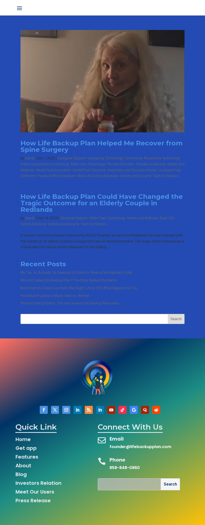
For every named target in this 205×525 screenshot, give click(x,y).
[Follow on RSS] (89, 410)
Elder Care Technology (88, 164)
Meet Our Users (35, 491)
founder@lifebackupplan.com (140, 447)
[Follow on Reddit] (156, 410)
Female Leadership (151, 164)
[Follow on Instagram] (66, 410)
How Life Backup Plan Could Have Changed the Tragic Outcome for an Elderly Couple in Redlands (101, 203)
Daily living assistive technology (44, 164)
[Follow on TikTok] (122, 410)
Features (27, 456)
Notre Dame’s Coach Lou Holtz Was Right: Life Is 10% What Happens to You (78, 288)
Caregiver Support (71, 158)
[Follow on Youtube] (111, 410)
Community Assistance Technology (152, 158)
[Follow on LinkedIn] (78, 410)
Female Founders (120, 164)
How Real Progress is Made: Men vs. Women (55, 296)
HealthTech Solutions (89, 170)
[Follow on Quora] (145, 410)
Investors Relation (39, 483)
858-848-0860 (125, 468)
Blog (21, 474)
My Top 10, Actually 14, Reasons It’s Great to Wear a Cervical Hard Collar (76, 272)
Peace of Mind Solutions (57, 176)
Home (23, 439)
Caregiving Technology (105, 158)
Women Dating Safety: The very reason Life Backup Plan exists (69, 303)
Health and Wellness (142, 218)
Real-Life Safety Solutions (98, 176)
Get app (26, 448)
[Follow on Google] (134, 410)
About (23, 465)
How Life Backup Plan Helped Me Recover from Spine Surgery (101, 146)
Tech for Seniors (166, 176)
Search (176, 319)
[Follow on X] (55, 410)
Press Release (33, 500)
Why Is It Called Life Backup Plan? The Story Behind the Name (68, 280)
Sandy (30, 158)
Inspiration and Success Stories (132, 170)
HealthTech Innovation (53, 170)
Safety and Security (135, 176)
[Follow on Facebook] (44, 410)
